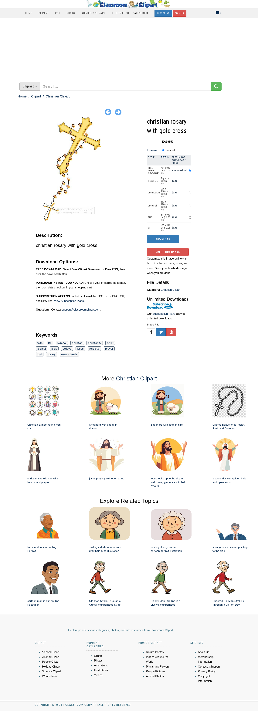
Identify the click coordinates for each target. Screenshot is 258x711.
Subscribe (163, 13)
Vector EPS (153, 181)
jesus (80, 348)
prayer (109, 348)
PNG (57, 13)
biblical (41, 348)
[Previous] (108, 112)
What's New (49, 676)
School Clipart (50, 652)
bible (54, 348)
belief (110, 343)
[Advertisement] (129, 48)
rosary (52, 354)
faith (39, 343)
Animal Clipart (50, 656)
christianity (94, 343)
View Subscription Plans (69, 300)
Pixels (165, 157)
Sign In (179, 13)
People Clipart (50, 661)
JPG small (152, 205)
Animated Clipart (93, 13)
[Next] (118, 112)
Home (28, 13)
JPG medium (154, 192)
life (50, 343)
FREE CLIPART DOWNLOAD (153, 171)
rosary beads (69, 354)
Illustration (120, 13)
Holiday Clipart (51, 666)
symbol (61, 343)
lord (39, 354)
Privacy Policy (207, 671)
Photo (71, 13)
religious (94, 348)
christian (77, 343)
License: (152, 150)
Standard (170, 150)
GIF (149, 227)
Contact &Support (209, 666)
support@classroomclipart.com (81, 309)
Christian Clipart (58, 96)
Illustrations (101, 670)
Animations (101, 665)
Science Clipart (51, 671)
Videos (98, 675)
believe (67, 348)
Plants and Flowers (158, 666)
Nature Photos (155, 652)
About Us (203, 652)
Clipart (44, 13)
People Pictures (155, 671)
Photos (98, 660)
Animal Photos (155, 676)
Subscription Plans (163, 313)
